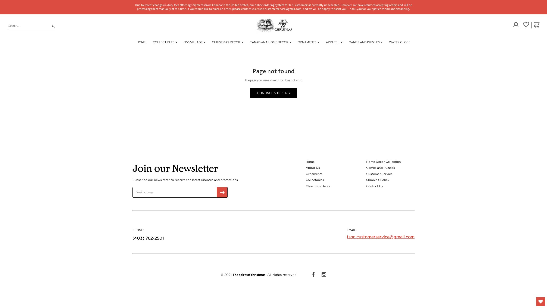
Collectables (315, 180)
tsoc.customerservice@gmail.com (381, 236)
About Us (313, 167)
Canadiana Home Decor (269, 42)
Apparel (333, 42)
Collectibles (164, 42)
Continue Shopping (273, 93)
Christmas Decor (226, 42)
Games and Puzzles (365, 42)
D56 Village (193, 42)
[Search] (52, 25)
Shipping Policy (377, 180)
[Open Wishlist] (540, 301)
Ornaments (307, 42)
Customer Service (379, 174)
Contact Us (374, 186)
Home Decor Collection (383, 161)
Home (141, 42)
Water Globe (399, 42)
